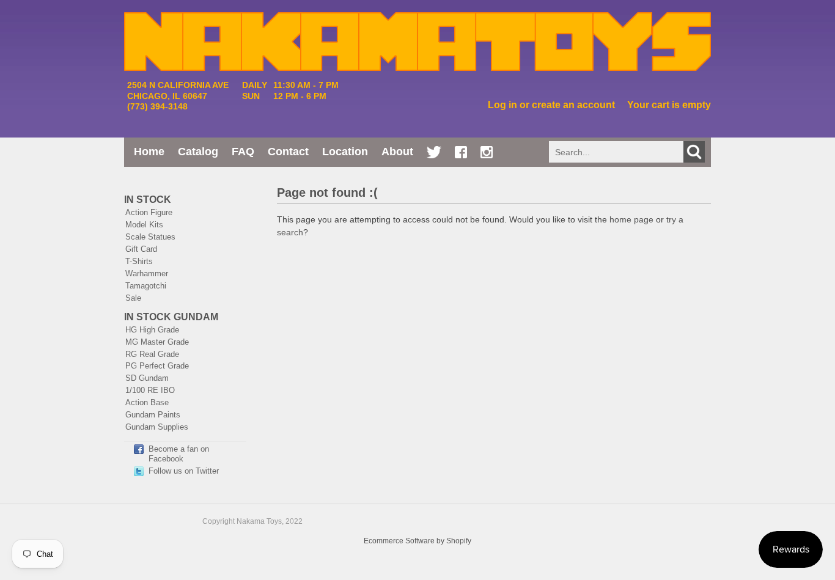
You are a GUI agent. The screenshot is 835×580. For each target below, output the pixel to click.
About (397, 151)
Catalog (198, 151)
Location (345, 151)
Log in (502, 105)
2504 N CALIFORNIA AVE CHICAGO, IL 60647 (178, 90)
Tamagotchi (145, 285)
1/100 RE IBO (150, 390)
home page (631, 219)
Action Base (147, 402)
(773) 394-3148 (157, 106)
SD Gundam (147, 378)
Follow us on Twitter (184, 470)
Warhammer (146, 273)
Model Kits (144, 224)
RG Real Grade (152, 354)
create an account (573, 105)
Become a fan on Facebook (179, 453)
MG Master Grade (157, 342)
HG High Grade (152, 329)
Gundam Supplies (156, 426)
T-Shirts (139, 261)
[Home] (417, 64)
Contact (288, 151)
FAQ (243, 151)
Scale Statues (150, 236)
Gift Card (141, 249)
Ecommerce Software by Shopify (417, 541)
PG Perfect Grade (157, 365)
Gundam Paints (152, 414)
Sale (133, 298)
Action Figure (148, 212)
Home (149, 151)
